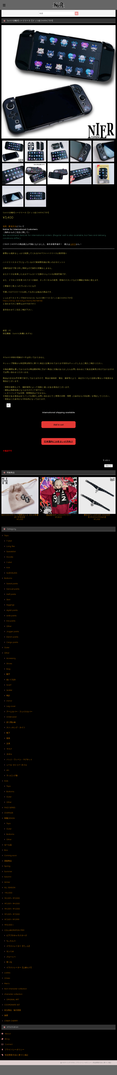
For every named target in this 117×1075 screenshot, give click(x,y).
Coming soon (10, 855)
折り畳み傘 (11, 722)
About (8, 1033)
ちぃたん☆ (11, 941)
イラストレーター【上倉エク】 (19, 967)
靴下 (8, 733)
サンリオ (10, 951)
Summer (8, 871)
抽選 (6, 1015)
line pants (10, 621)
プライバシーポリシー (14, 1049)
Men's (6, 983)
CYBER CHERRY (11, 1021)
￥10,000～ (9, 925)
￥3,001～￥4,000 (12, 903)
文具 (8, 743)
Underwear (11, 717)
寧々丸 (9, 962)
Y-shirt (9, 562)
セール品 (8, 845)
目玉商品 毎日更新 (12, 1010)
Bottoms (8, 578)
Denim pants (12, 637)
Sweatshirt (11, 551)
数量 (4, 405)
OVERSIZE (8, 813)
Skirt (8, 599)
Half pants (11, 594)
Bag (8, 669)
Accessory (11, 658)
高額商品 (8, 861)
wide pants (11, 615)
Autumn (7, 877)
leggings (10, 605)
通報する (108, 466)
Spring (7, 866)
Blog (7, 1039)
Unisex (7, 978)
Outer (6, 647)
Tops (6, 535)
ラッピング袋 (12, 775)
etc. (8, 770)
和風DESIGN (9, 818)
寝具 (8, 738)
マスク (9, 749)
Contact (9, 1044)
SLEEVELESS (11, 573)
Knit (8, 567)
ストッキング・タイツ (15, 727)
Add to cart (59, 424)
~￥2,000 (8, 893)
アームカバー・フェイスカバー (19, 711)
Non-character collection (15, 989)
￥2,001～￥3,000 (12, 898)
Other (9, 626)
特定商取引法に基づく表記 (16, 1055)
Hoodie (9, 557)
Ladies (7, 973)
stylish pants (12, 610)
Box (6, 850)
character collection (13, 994)
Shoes (9, 663)
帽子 (8, 674)
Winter (7, 882)
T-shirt (9, 541)
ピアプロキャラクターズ (16, 935)
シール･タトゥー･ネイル (16, 765)
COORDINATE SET (12, 1005)
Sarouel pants (12, 589)
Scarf (8, 685)
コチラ (73, 244)
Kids (6, 781)
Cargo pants (12, 642)
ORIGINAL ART (12, 999)
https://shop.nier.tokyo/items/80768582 (23, 301)
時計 (8, 695)
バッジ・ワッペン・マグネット (19, 759)
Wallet (9, 690)
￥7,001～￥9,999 (11, 919)
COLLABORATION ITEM (14, 930)
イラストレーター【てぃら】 (18, 946)
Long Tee (10, 546)
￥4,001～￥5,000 (12, 909)
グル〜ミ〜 (11, 957)
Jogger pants (12, 631)
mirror (9, 701)
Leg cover (11, 706)
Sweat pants (12, 583)
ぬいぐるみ (11, 679)
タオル (9, 754)
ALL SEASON (9, 887)
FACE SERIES (9, 807)
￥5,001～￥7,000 (12, 914)
